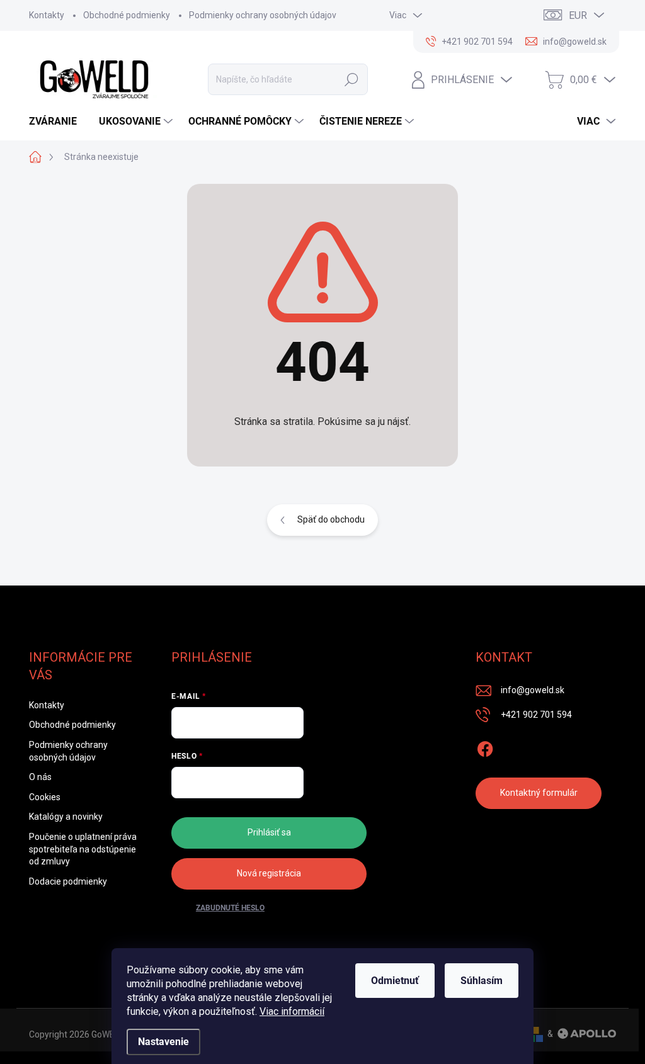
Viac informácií (292, 1011)
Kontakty (46, 15)
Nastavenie (163, 1042)
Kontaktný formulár (539, 793)
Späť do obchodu (331, 519)
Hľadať (351, 79)
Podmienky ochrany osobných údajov (262, 15)
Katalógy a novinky (66, 817)
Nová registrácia (269, 873)
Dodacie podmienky (68, 881)
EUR (578, 15)
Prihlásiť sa (269, 832)
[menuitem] (57, 121)
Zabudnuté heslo (230, 907)
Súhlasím (481, 981)
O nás (40, 777)
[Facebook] (485, 746)
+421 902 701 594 (536, 715)
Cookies (44, 797)
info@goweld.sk (532, 690)
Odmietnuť (395, 981)
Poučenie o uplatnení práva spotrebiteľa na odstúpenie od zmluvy (83, 849)
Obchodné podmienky (126, 15)
